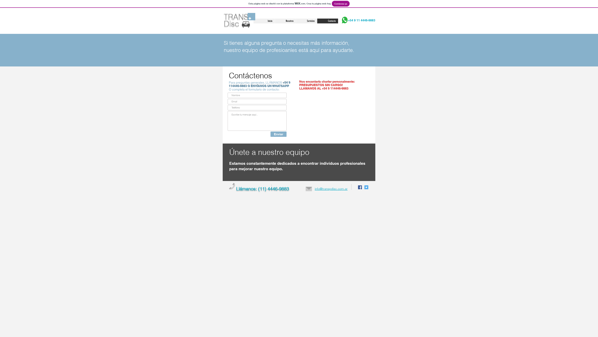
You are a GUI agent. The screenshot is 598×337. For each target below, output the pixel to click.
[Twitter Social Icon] (366, 187)
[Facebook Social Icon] (360, 187)
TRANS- (237, 16)
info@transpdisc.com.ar (331, 189)
